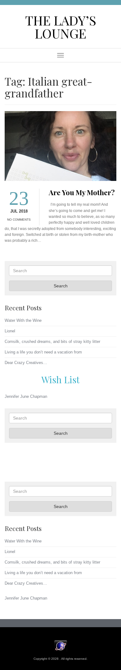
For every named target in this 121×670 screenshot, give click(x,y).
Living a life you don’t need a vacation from (43, 352)
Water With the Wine (23, 320)
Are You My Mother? (82, 192)
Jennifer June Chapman (26, 396)
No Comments (19, 219)
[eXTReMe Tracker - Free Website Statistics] (60, 645)
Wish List (60, 379)
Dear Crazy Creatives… (26, 362)
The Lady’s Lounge (60, 26)
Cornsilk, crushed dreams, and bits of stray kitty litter (52, 341)
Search (61, 285)
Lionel (10, 331)
